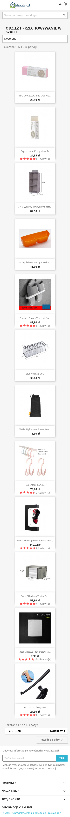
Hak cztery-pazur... (35, 484)
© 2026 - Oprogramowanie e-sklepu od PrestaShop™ (31, 812)
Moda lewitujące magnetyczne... (35, 540)
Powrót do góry (52, 740)
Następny (58, 731)
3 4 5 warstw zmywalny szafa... (35, 206)
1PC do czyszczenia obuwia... (35, 95)
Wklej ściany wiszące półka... (35, 262)
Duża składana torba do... (35, 596)
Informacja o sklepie (17, 807)
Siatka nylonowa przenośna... (35, 429)
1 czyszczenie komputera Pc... (35, 151)
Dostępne (35, 39)
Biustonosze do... (35, 373)
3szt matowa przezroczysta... (35, 651)
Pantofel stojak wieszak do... (35, 318)
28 (19, 731)
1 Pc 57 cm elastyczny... (35, 707)
